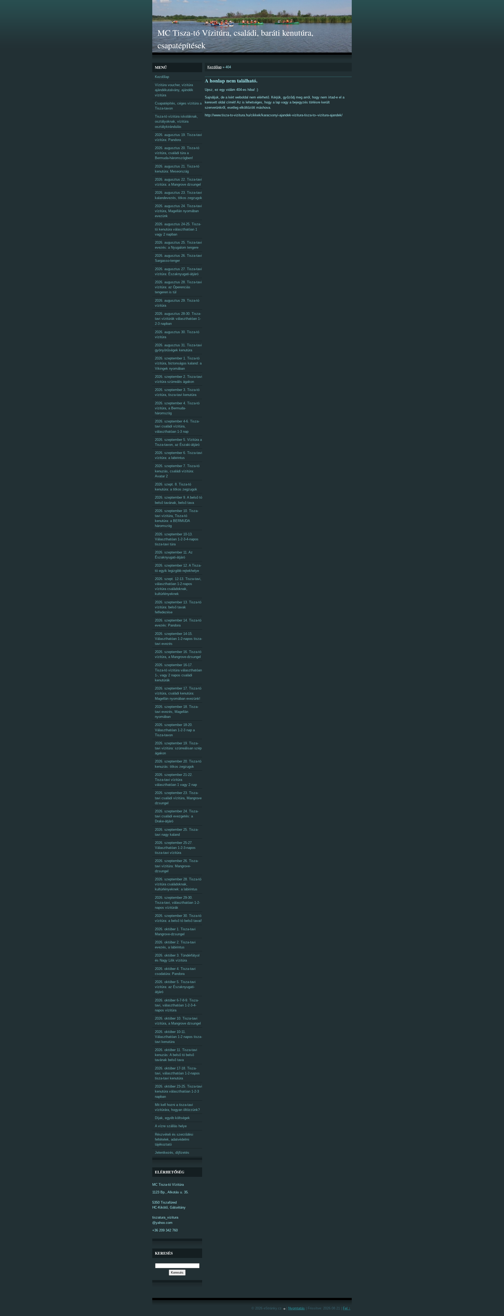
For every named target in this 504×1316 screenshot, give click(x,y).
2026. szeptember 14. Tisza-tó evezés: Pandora (178, 622)
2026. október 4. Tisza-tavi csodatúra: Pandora (175, 971)
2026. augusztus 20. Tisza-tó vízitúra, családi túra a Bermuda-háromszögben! (177, 153)
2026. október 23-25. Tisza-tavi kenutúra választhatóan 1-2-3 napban (178, 1091)
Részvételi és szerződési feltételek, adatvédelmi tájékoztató (174, 1139)
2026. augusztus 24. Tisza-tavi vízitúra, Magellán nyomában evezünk (178, 211)
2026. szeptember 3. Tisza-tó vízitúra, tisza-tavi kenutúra (177, 392)
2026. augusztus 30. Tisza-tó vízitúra (177, 334)
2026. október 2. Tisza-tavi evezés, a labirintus (175, 944)
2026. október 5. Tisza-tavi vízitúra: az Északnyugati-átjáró (175, 987)
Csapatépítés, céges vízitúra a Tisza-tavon (178, 105)
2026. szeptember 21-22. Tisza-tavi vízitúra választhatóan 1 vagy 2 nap (176, 780)
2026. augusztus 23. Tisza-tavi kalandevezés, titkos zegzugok (178, 195)
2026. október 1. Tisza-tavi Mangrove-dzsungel (175, 931)
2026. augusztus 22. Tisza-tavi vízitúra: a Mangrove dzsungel (178, 181)
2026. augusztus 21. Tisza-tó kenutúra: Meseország (177, 168)
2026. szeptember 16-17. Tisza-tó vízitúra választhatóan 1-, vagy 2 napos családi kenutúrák (178, 672)
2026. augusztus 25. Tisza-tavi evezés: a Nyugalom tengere (178, 245)
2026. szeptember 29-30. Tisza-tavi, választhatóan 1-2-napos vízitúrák (177, 903)
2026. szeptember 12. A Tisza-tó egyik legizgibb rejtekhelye (178, 567)
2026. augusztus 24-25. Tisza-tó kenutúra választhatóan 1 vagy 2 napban (178, 229)
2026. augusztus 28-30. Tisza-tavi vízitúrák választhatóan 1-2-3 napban (178, 319)
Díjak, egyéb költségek (172, 1118)
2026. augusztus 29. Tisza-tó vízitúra (177, 303)
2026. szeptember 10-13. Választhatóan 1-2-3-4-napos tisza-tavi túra (176, 539)
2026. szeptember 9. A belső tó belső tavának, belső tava (178, 499)
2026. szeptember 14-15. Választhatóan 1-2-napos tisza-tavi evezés (178, 639)
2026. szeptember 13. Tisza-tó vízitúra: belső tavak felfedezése (178, 607)
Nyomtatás (296, 1308)
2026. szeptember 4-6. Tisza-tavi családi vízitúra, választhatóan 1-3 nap (177, 426)
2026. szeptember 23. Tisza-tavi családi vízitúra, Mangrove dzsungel (178, 798)
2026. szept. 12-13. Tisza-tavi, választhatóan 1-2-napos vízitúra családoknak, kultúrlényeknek (178, 586)
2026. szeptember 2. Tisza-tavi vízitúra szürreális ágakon (178, 379)
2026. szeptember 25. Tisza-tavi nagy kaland (176, 832)
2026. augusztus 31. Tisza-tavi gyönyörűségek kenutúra (178, 347)
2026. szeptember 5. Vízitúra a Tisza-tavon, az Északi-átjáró (178, 442)
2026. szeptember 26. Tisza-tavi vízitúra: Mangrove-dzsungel (176, 866)
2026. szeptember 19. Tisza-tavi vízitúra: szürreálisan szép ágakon (178, 748)
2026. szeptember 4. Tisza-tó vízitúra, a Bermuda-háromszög (177, 408)
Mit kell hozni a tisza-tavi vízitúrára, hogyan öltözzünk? (177, 1107)
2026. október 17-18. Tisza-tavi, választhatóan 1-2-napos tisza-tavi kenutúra (177, 1073)
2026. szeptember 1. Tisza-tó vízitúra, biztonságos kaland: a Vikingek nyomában (178, 363)
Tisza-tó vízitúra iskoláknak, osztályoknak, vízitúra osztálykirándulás (176, 121)
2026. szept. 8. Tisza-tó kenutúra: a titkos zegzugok (176, 486)
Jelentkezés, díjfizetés (172, 1153)
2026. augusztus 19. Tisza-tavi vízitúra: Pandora (178, 137)
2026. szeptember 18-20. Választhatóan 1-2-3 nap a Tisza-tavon (175, 730)
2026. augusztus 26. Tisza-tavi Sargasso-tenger (178, 258)
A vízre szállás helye (171, 1126)
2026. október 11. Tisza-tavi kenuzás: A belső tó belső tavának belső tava (176, 1055)
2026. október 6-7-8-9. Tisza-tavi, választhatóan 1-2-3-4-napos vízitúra (177, 1005)
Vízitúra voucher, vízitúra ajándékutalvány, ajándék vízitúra (174, 90)
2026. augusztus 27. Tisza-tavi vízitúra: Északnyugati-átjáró (178, 271)
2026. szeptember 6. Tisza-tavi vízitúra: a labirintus (178, 455)
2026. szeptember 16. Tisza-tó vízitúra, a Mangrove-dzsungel (178, 654)
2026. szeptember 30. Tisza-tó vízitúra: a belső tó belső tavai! (178, 918)
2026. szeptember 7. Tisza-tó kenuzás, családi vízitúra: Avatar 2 (177, 471)
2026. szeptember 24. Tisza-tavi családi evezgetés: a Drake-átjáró (176, 816)
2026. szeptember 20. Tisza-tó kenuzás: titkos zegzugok (178, 763)
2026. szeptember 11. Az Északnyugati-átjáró (174, 554)
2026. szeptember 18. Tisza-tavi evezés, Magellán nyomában (176, 712)
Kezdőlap (214, 67)
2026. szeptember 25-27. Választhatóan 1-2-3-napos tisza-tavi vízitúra (175, 848)
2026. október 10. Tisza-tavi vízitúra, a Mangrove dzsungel (178, 1020)
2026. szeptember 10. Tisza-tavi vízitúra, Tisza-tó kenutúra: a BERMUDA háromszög (176, 518)
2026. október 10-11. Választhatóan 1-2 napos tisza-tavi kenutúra (178, 1037)
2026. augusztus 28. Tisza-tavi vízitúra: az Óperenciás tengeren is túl (178, 287)
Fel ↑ (346, 1308)
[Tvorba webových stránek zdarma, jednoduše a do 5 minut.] (284, 1309)
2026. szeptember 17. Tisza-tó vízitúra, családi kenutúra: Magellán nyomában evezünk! (178, 693)
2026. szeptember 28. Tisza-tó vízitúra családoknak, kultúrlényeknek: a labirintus (178, 884)
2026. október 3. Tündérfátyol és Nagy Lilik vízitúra (177, 957)
